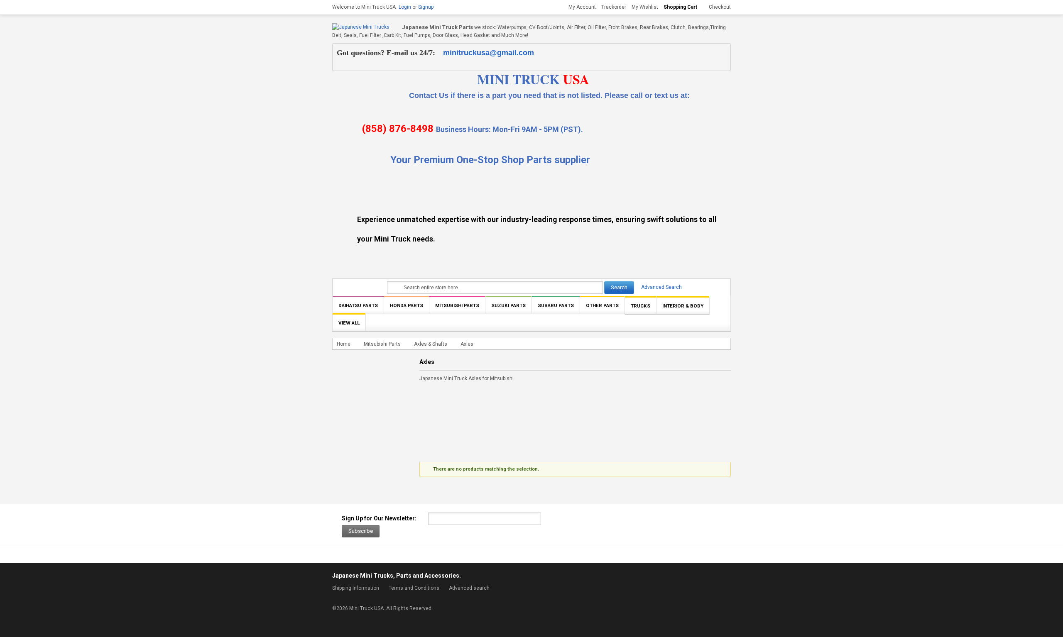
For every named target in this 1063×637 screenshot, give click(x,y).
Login (405, 7)
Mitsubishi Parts (382, 344)
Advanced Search (661, 287)
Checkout (720, 7)
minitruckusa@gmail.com (488, 53)
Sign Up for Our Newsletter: (379, 518)
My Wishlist (645, 7)
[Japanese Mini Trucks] (360, 27)
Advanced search (469, 588)
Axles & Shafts (431, 344)
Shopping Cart (680, 7)
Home (343, 344)
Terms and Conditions (414, 588)
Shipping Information (355, 588)
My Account (582, 7)
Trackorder (613, 7)
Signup (426, 7)
